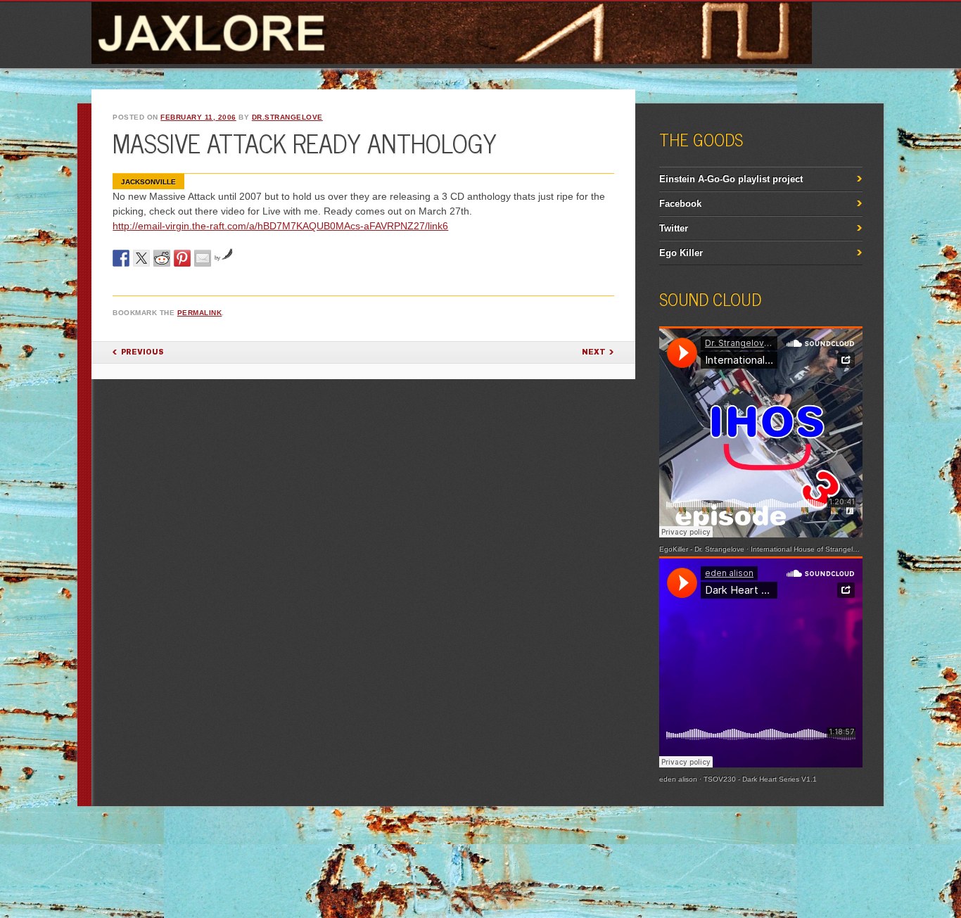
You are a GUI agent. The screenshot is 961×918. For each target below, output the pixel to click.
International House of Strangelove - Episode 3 (827, 549)
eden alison (678, 779)
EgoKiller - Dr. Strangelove (701, 549)
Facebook (680, 203)
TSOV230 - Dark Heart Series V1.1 (760, 779)
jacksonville (148, 182)
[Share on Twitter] (141, 258)
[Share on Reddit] (161, 258)
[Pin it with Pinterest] (182, 258)
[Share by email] (202, 258)
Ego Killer (681, 253)
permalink (199, 313)
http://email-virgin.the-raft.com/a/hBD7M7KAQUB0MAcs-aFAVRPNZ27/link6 (280, 225)
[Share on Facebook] (121, 258)
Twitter (673, 228)
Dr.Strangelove (287, 117)
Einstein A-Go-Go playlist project (731, 179)
